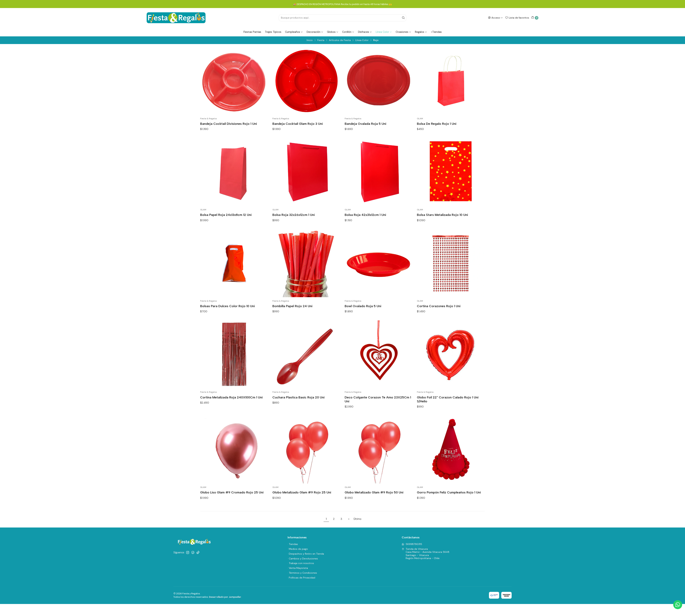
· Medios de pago (298, 548)
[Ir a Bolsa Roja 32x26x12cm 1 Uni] (306, 172)
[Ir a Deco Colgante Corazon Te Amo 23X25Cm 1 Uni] (379, 354)
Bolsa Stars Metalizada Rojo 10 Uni (442, 215)
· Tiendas (293, 544)
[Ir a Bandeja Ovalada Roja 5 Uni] (379, 81)
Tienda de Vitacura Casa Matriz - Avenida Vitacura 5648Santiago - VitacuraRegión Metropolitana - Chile (427, 553)
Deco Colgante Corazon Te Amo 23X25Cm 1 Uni (378, 399)
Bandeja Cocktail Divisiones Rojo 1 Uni (228, 124)
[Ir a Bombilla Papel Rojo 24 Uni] (306, 263)
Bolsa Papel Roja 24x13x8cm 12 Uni (226, 215)
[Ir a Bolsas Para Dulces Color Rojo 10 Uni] (234, 263)
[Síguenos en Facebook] (193, 552)
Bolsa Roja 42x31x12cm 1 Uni (365, 215)
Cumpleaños (292, 32)
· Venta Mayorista (298, 568)
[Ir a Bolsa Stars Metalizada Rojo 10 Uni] (451, 172)
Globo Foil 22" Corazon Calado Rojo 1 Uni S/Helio (447, 399)
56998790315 (414, 544)
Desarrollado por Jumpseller (225, 596)
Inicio (310, 40)
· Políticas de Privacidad (301, 577)
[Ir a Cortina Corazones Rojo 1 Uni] (451, 263)
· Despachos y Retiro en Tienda (306, 553)
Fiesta (320, 40)
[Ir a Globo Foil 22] (451, 354)
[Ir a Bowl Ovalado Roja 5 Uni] (379, 263)
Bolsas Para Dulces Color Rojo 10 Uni (227, 306)
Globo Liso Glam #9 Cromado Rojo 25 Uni (231, 492)
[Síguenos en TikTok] (198, 552)
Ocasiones (402, 32)
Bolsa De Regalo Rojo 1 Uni (436, 124)
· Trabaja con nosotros (301, 563)
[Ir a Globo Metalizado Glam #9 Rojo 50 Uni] (379, 449)
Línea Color (382, 32)
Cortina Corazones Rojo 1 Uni (438, 306)
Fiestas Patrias (252, 32)
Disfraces (363, 32)
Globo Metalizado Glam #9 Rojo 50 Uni (374, 492)
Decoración (313, 32)
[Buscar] (403, 17)
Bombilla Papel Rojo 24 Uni (292, 306)
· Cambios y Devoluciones (303, 558)
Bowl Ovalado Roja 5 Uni (363, 306)
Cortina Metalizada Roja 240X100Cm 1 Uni (231, 397)
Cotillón (346, 32)
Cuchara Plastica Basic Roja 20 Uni (298, 397)
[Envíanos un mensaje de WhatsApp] (677, 604)
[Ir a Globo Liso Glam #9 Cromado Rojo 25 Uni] (234, 449)
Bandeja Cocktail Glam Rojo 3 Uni (297, 124)
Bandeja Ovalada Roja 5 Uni (365, 124)
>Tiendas (436, 32)
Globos (331, 32)
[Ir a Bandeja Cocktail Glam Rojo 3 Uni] (306, 81)
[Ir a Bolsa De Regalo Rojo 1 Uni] (451, 81)
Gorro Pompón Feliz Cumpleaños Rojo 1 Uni (449, 492)
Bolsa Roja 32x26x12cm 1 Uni (293, 215)
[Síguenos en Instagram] (187, 552)
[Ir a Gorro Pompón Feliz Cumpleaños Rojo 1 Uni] (451, 449)
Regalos (419, 32)
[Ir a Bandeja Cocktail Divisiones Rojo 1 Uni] (234, 81)
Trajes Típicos (273, 32)
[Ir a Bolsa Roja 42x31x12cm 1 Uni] (379, 172)
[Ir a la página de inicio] (176, 17)
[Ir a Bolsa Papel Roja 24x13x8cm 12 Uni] (234, 172)
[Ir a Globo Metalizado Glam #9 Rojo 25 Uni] (306, 449)
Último (357, 519)
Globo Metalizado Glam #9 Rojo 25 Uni (301, 492)
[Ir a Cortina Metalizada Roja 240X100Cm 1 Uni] (234, 354)
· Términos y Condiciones (302, 572)
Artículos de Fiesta (340, 40)
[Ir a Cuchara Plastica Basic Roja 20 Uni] (306, 354)
